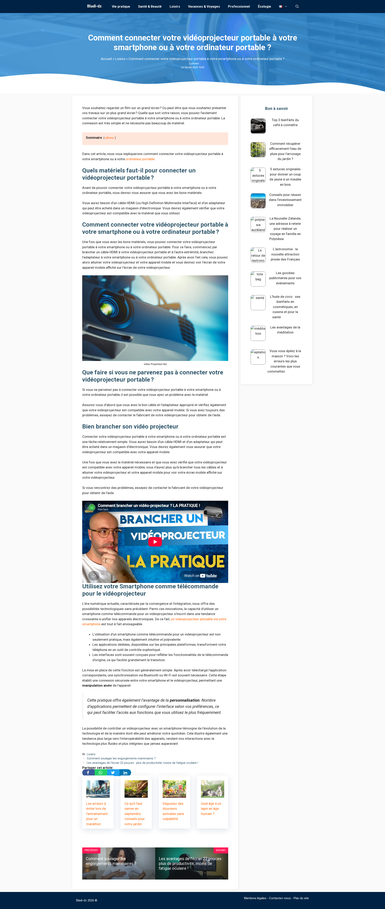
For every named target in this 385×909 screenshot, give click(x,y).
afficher (109, 137)
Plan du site (301, 898)
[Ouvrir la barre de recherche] (297, 6)
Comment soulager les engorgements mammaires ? (121, 758)
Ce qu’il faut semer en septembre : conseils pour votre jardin (135, 814)
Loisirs (175, 6)
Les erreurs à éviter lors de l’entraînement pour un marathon (97, 814)
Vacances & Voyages (204, 6)
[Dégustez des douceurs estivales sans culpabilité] (174, 795)
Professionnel (239, 6)
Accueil (106, 59)
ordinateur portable (140, 159)
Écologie (264, 6)
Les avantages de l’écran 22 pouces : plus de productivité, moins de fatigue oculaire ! (142, 763)
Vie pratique (121, 6)
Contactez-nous (280, 898)
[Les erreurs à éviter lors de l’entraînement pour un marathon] (98, 795)
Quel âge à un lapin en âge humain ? (211, 809)
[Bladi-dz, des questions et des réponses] (94, 6)
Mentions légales (255, 898)
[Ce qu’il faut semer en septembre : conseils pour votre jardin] (136, 795)
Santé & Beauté (150, 6)
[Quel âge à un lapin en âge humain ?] (212, 795)
